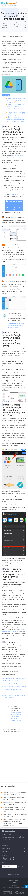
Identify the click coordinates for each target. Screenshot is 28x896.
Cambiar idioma (14, 874)
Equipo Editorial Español (4, 25)
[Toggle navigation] (24, 4)
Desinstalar (14, 885)
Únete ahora (21, 866)
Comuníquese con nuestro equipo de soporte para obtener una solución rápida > (16, 716)
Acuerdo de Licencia (14, 884)
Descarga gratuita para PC (15, 202)
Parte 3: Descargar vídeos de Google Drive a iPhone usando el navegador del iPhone (15, 114)
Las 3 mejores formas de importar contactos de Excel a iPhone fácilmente (14, 803)
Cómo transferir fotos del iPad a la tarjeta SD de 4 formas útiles (15, 815)
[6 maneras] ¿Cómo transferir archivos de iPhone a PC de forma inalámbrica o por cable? (14, 809)
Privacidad (14, 882)
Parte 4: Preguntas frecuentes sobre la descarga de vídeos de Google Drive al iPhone (15, 119)
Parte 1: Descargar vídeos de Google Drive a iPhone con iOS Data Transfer (15, 100)
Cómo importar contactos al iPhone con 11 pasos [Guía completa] (14, 798)
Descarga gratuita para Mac (15, 208)
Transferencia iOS (17, 25)
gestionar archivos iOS (15, 194)
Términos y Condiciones (14, 880)
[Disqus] (14, 760)
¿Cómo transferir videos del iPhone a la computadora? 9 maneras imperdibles (16, 325)
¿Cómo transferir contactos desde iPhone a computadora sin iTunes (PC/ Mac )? (14, 793)
